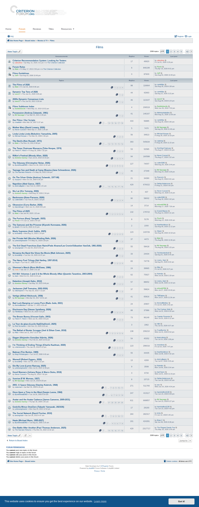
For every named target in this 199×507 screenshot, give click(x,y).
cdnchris (18, 63)
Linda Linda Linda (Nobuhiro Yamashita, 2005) (35, 134)
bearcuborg (161, 337)
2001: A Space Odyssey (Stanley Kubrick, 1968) (35, 385)
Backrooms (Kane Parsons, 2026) (28, 197)
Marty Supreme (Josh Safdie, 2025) (29, 231)
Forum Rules (19, 67)
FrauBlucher (161, 330)
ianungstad (19, 248)
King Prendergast (21, 354)
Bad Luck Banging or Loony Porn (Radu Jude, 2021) (38, 303)
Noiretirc (160, 274)
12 (109, 144)
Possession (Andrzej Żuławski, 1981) (30, 113)
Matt (17, 69)
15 (112, 123)
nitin (158, 324)
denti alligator (20, 186)
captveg (160, 141)
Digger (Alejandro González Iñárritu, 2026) (33, 337)
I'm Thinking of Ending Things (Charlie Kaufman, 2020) (39, 345)
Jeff (16, 75)
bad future (161, 372)
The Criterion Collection (56, 63)
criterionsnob (20, 347)
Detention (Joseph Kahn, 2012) (27, 281)
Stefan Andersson (163, 184)
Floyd (17, 262)
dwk (16, 276)
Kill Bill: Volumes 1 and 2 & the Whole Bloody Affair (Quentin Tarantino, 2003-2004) (52, 274)
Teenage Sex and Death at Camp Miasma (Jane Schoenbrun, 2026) (44, 170)
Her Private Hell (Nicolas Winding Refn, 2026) (34, 238)
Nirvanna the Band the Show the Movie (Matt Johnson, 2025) (41, 253)
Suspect (18, 179)
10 (119, 388)
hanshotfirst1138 (163, 392)
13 (112, 144)
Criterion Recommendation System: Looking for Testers (39, 60)
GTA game (104, 466)
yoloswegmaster (21, 240)
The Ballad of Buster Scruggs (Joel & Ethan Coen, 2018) (39, 330)
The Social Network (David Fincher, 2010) (32, 413)
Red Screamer (20, 326)
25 (122, 403)
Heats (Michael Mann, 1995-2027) (28, 420)
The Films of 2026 (21, 85)
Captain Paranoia (163, 316)
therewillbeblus (20, 305)
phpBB (91, 468)
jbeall (17, 227)
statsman (18, 387)
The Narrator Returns (23, 172)
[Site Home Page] (37, 12)
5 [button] (181, 51)
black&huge (19, 207)
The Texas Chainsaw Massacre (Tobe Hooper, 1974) (37, 148)
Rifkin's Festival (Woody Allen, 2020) (30, 155)
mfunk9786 (161, 205)
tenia (159, 413)
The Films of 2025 (21, 211)
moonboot (160, 345)
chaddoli (18, 122)
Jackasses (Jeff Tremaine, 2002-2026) (30, 288)
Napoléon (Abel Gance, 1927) (26, 184)
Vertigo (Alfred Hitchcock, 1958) (28, 296)
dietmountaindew (163, 113)
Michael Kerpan (21, 136)
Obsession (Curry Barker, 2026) (27, 205)
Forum (22, 29)
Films (99, 47)
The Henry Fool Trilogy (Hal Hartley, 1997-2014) (35, 260)
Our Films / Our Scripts (24, 120)
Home (8, 29)
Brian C (160, 420)
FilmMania (19, 312)
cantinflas (160, 84)
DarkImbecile (20, 109)
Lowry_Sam (161, 260)
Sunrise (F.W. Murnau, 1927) (26, 378)
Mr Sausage (19, 115)
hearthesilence (162, 225)
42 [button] (187, 51)
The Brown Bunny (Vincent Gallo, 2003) (31, 316)
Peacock (160, 177)
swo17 (17, 94)
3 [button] (174, 51)
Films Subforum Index (23, 106)
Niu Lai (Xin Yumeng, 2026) (26, 191)
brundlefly (18, 233)
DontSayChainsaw (164, 148)
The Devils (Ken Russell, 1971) (27, 141)
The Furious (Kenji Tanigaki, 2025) (29, 218)
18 (122, 123)
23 (115, 403)
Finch (159, 67)
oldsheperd (19, 291)
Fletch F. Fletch (21, 150)
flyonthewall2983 (21, 165)
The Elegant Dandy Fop (166, 427)
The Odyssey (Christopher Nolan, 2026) (31, 163)
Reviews (37, 29)
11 (122, 388)
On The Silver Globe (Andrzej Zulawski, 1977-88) (36, 177)
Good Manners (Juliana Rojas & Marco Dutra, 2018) (37, 372)
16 (115, 123)
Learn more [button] (100, 501)
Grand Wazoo (162, 211)
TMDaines (161, 296)
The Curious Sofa (163, 309)
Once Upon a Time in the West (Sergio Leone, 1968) (37, 392)
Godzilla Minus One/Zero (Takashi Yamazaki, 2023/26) (38, 407)
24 (119, 403)
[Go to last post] (166, 60)
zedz (17, 270)
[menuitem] (10, 36)
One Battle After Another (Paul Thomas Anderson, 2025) (39, 428)
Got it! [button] (181, 501)
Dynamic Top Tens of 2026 (25, 92)
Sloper (159, 231)
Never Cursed (20, 130)
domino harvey (21, 158)
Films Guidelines (21, 73)
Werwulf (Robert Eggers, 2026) (27, 359)
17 (119, 123)
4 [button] (177, 51)
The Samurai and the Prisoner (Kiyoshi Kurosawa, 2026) (39, 225)
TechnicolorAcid (163, 253)
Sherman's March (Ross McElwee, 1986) (32, 267)
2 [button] (170, 51)
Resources (66, 29)
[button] (162, 51)
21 (109, 403)
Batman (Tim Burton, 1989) (25, 352)
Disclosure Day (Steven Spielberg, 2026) (32, 309)
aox (158, 385)
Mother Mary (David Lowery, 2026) (29, 127)
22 (112, 403)
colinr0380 (161, 163)
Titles (51, 29)
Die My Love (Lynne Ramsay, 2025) (29, 366)
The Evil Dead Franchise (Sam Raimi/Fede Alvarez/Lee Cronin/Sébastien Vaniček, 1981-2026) (57, 246)
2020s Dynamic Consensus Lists (28, 99)
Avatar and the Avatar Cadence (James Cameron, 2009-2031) (41, 399)
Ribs (158, 267)
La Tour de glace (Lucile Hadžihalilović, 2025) (34, 324)
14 (109, 123)
